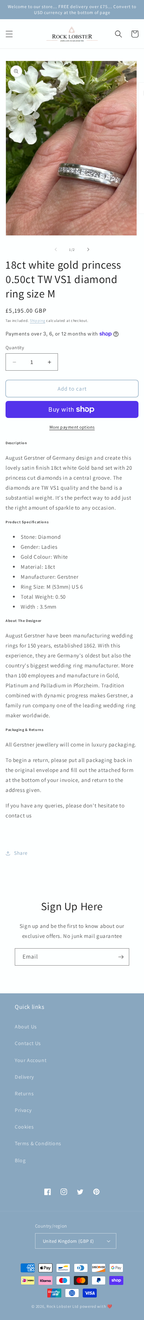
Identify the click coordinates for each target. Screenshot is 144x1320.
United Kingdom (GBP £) (68, 1241)
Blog (20, 1160)
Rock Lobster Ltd (63, 1306)
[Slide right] (88, 249)
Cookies (24, 1126)
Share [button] (21, 853)
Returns (24, 1093)
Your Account (31, 1060)
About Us (26, 1026)
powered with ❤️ (96, 1306)
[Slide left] (56, 249)
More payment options (72, 427)
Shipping (37, 320)
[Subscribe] (121, 957)
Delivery (24, 1077)
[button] (9, 34)
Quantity (15, 347)
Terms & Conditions (38, 1143)
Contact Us (28, 1043)
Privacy (23, 1110)
